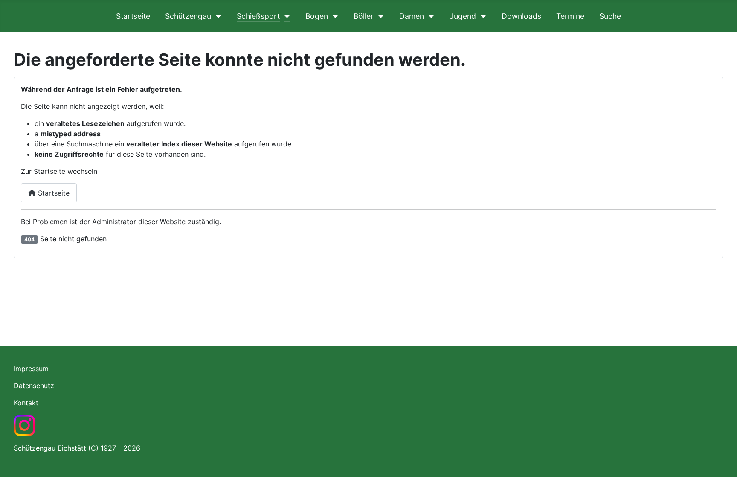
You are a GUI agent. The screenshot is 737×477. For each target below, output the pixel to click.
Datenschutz (34, 385)
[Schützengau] (216, 16)
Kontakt (26, 402)
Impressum (31, 368)
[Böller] (379, 16)
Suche (610, 16)
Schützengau (188, 16)
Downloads (521, 16)
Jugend (463, 16)
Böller (364, 16)
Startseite (133, 16)
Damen (411, 16)
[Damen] (429, 16)
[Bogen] (333, 16)
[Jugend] (481, 16)
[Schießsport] (285, 16)
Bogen (316, 16)
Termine (570, 16)
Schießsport (258, 16)
